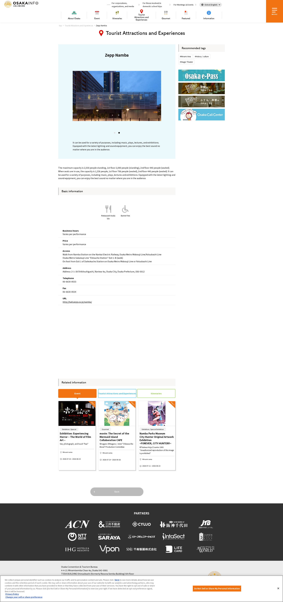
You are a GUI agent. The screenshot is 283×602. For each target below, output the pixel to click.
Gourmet (166, 18)
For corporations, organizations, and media (123, 5)
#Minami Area (185, 56)
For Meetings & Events (184, 4)
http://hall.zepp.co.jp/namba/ (77, 301)
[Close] (278, 588)
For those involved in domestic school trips (152, 5)
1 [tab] (115, 133)
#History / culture (202, 56)
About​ (74, 18)
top (60, 25)
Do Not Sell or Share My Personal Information (217, 588)
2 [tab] (119, 133)
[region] (141, 588)
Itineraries (117, 18)
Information (208, 18)
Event (97, 18)
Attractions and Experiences (141, 17)
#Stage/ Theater (186, 62)
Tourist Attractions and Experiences (79, 25)
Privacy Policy (12, 594)
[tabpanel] (93, 96)
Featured (186, 18)
